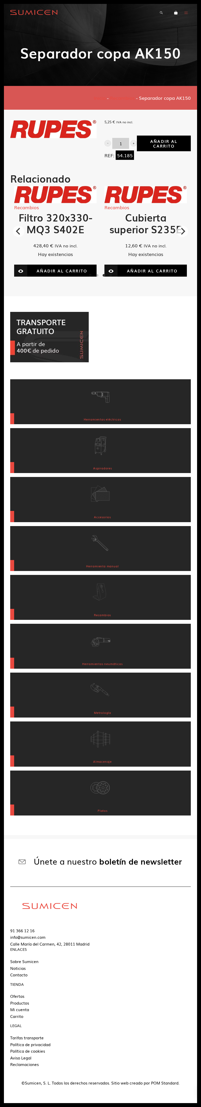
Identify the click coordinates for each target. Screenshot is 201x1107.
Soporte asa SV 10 (146, 223)
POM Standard (164, 1083)
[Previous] (18, 231)
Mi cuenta (19, 1009)
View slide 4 (110, 275)
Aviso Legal (20, 1058)
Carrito (16, 1016)
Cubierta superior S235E (56, 223)
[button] (107, 143)
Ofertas (17, 996)
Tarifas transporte (27, 1037)
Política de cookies (27, 1051)
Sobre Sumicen (24, 961)
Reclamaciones (24, 1064)
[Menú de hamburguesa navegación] (186, 12)
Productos (19, 1003)
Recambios (122, 97)
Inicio (100, 97)
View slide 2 (97, 275)
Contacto (18, 974)
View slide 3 (104, 275)
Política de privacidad (30, 1044)
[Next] (182, 231)
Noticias (18, 968)
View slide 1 (90, 275)
